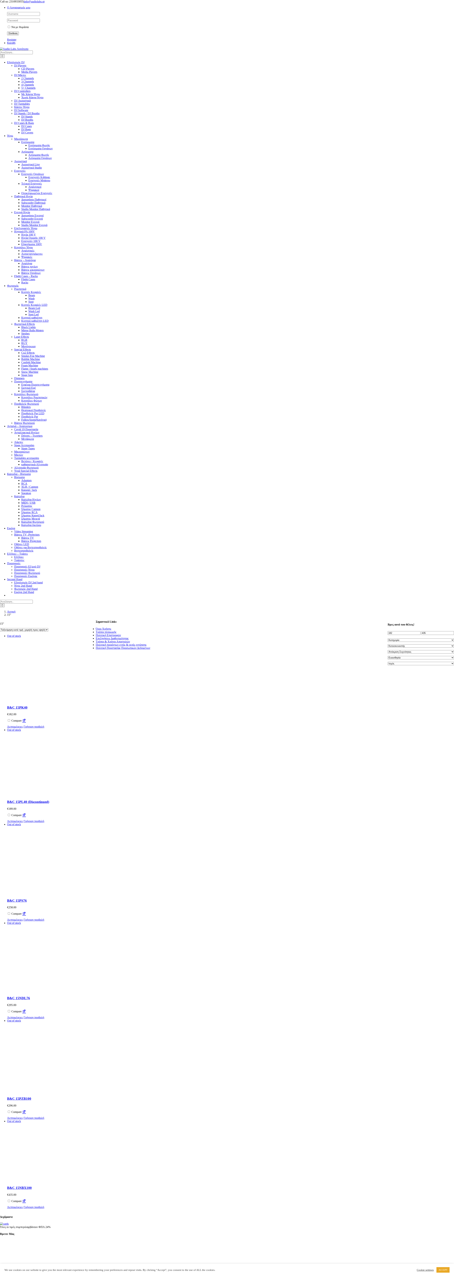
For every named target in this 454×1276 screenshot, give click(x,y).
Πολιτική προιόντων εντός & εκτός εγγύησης (121, 644)
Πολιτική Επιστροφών (108, 635)
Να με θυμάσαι (20, 27)
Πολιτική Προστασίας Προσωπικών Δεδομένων (123, 647)
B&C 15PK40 (17, 707)
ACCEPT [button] (443, 1270)
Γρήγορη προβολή (34, 726)
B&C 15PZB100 (19, 1098)
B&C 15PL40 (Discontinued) (28, 802)
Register (11, 39)
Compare (16, 720)
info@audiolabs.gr (34, 1)
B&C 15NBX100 (19, 1188)
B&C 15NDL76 (18, 998)
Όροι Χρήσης (103, 628)
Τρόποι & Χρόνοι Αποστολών (113, 641)
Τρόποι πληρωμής (106, 631)
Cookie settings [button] (425, 1270)
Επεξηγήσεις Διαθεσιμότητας (112, 638)
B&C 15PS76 (17, 900)
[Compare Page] (24, 720)
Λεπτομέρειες (15, 726)
